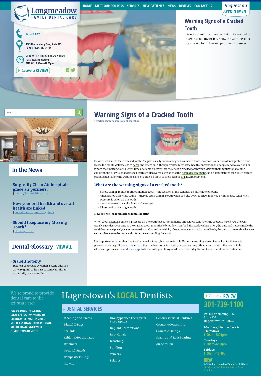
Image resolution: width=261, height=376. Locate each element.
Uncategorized (24, 231)
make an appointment (137, 249)
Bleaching (117, 341)
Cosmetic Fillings (168, 331)
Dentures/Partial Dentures (174, 318)
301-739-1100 (33, 33)
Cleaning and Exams (78, 318)
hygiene (48, 212)
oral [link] (183, 176)
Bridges (115, 360)
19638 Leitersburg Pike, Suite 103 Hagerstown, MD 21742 (43, 46)
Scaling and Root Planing (173, 337)
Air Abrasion (164, 344)
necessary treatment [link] (194, 172)
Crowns (69, 363)
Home (87, 5)
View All (64, 247)
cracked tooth (103, 121)
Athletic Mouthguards (79, 337)
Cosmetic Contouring (170, 324)
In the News (27, 170)
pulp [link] (224, 225)
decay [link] (136, 164)
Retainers (70, 344)
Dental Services (84, 308)
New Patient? (153, 5)
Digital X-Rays (73, 324)
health (115, 121)
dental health (23, 212)
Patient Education (129, 121)
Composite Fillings (77, 357)
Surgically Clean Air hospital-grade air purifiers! (40, 187)
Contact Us (203, 5)
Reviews (185, 5)
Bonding (116, 347)
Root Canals (118, 334)
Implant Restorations (124, 328)
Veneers (115, 354)
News (171, 5)
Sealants (70, 331)
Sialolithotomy (27, 261)
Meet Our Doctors (109, 5)
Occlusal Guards (74, 350)
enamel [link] (113, 221)
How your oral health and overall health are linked (43, 206)
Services (133, 5)
